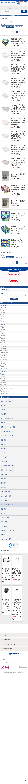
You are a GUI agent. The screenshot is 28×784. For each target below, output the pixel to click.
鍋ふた (2, 316)
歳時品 (3, 535)
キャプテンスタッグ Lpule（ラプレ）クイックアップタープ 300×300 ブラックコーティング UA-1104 (16, 607)
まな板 (2, 327)
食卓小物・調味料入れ (6, 388)
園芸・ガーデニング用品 (8, 427)
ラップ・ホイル (4, 373)
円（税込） (16, 45)
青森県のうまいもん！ (7, 530)
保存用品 (13, 15)
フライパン (3, 307)
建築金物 (3, 478)
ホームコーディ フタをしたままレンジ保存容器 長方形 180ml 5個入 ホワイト (18, 135)
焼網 (2, 319)
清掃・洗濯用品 (5, 500)
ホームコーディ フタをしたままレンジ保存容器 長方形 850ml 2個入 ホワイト (18, 81)
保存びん (3, 378)
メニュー (25, 4)
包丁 (2, 326)
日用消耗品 (4, 461)
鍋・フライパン (4, 305)
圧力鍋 (2, 314)
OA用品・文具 (5, 517)
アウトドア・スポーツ (7, 435)
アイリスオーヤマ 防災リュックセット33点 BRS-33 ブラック (6, 573)
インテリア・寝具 (6, 496)
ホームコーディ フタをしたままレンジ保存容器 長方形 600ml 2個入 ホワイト (18, 148)
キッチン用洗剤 (4, 350)
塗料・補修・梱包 (6, 470)
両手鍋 (2, 310)
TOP (25, 782)
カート (21, 4)
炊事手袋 (3, 355)
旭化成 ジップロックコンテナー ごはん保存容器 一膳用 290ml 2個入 (18, 188)
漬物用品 (3, 376)
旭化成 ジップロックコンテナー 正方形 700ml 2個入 (18, 242)
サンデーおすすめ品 (7, 401)
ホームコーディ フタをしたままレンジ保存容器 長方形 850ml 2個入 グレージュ (18, 162)
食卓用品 (3, 381)
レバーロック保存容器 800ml (18, 202)
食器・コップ (4, 390)
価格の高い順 (19, 26)
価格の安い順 (10, 26)
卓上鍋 (2, 321)
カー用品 (3, 453)
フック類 (3, 363)
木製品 (2, 333)
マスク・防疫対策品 (7, 418)
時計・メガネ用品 (6, 539)
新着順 (3, 26)
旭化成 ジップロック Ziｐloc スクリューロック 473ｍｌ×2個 (18, 41)
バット (2, 331)
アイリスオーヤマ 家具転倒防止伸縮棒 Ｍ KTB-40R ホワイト (16, 573)
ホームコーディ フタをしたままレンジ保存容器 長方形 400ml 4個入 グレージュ (18, 108)
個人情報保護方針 (5, 639)
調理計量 (3, 335)
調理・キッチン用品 (5, 15)
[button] (14, 545)
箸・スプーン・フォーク (7, 391)
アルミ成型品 (4, 365)
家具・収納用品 (5, 491)
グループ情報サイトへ (7, 663)
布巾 (2, 361)
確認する (14, 281)
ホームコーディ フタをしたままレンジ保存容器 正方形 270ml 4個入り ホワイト (18, 54)
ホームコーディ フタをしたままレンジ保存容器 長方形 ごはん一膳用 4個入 (18, 121)
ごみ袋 (2, 366)
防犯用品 (3, 444)
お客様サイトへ (6, 659)
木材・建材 (4, 474)
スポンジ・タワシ (5, 354)
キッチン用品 (4, 346)
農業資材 (3, 422)
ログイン (18, 4)
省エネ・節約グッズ (7, 431)
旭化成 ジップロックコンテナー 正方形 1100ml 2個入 (18, 215)
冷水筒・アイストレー (6, 386)
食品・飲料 (4, 522)
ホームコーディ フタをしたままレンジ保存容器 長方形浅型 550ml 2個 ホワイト (18, 68)
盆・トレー (3, 384)
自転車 (3, 409)
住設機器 (3, 509)
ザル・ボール (4, 342)
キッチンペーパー (5, 357)
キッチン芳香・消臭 (6, 359)
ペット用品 (4, 457)
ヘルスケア (4, 526)
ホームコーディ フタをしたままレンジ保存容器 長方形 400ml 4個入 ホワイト (18, 95)
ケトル (2, 318)
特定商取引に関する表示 (7, 648)
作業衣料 (3, 448)
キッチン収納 (4, 368)
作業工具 (3, 483)
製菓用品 (3, 338)
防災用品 (3, 405)
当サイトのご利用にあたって (8, 644)
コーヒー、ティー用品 (6, 337)
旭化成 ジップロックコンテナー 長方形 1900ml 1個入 (18, 229)
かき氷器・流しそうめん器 (7, 393)
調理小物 (3, 329)
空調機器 (3, 440)
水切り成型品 (4, 348)
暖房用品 (3, 513)
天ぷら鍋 (3, 312)
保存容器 (19, 15)
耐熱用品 (3, 340)
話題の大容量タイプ (7, 466)
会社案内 (3, 635)
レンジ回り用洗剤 (5, 352)
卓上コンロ (3, 382)
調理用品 (3, 324)
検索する (14, 298)
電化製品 (3, 487)
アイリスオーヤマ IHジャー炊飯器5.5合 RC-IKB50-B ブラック (6, 604)
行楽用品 (3, 414)
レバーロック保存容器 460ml (18, 175)
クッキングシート (5, 344)
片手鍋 (2, 309)
